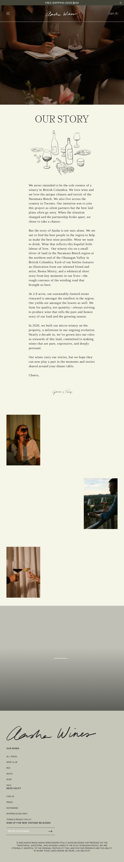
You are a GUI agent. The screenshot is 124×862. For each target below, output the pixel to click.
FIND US (10, 796)
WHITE (9, 773)
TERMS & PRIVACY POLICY (18, 819)
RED (8, 768)
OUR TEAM (62, 670)
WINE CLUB (11, 762)
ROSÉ (9, 779)
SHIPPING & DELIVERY (17, 813)
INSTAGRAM (12, 808)
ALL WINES (11, 756)
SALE (8, 785)
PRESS (9, 802)
